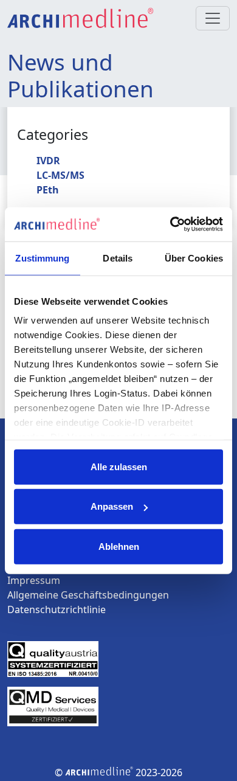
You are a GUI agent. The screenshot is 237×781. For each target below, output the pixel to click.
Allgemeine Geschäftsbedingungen (88, 595)
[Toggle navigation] (213, 18)
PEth (47, 189)
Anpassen (112, 506)
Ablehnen (118, 546)
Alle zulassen (119, 466)
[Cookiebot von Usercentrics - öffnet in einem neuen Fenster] (170, 224)
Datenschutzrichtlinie (56, 609)
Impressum (33, 580)
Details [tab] (117, 257)
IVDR (48, 160)
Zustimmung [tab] (42, 257)
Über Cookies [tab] (194, 257)
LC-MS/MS (60, 175)
